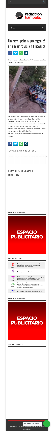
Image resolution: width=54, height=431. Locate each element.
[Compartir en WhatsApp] (21, 53)
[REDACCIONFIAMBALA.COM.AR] (27, 18)
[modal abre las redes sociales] (26, 53)
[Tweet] (15, 53)
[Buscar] (44, 2)
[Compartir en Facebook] (10, 53)
